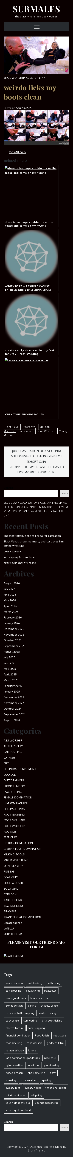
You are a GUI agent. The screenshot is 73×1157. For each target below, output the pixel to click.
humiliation (25, 431)
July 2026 (9, 589)
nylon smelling (15, 1065)
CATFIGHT (10, 757)
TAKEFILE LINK (13, 900)
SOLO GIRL (11, 888)
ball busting (35, 983)
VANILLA (9, 928)
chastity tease (49, 1005)
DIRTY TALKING (14, 780)
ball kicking (33, 990)
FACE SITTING (13, 791)
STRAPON (10, 894)
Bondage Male (15, 1005)
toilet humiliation (16, 1095)
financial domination (18, 1035)
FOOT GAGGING (14, 814)
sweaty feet (13, 1087)
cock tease (12, 1020)
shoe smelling (36, 1072)
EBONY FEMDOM (14, 786)
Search (8, 487)
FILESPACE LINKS (14, 809)
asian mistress (14, 983)
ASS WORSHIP (13, 740)
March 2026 (11, 611)
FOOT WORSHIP (14, 826)
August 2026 (12, 583)
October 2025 (13, 640)
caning (32, 1005)
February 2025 (13, 686)
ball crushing (14, 990)
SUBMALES (36, 8)
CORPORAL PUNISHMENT (20, 769)
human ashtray (15, 1050)
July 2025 (9, 657)
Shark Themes (36, 1150)
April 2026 (10, 606)
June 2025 (10, 663)
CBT (6, 763)
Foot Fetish (42, 1035)
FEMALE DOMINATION (18, 797)
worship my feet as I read (20, 557)
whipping (36, 1095)
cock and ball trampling (20, 1013)
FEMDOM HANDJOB (16, 803)
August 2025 (12, 651)
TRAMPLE (10, 911)
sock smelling (29, 1080)
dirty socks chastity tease (20, 563)
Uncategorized (13, 922)
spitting (46, 1080)
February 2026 (13, 617)
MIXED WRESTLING (16, 860)
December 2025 (14, 629)
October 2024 (13, 708)
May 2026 (10, 600)
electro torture (15, 1028)
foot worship (35, 1042)
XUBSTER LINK (35, 77)
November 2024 (14, 703)
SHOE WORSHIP (14, 77)
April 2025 (10, 674)
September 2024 (15, 714)
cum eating (30, 1020)
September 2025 (15, 646)
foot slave (12, 426)
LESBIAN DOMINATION (18, 843)
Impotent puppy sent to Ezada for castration (32, 535)
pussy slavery (12, 551)
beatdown (50, 990)
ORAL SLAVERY (13, 866)
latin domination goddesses (23, 1057)
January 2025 (12, 691)
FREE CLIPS (11, 837)
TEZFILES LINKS (14, 905)
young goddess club (18, 1102)
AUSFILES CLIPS (14, 746)
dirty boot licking (52, 1020)
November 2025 (14, 634)
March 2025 (11, 680)
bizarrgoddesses (16, 998)
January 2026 (12, 623)
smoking (11, 1080)
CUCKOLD (10, 774)
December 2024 (14, 697)
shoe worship (45, 431)
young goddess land (18, 1110)
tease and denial (56, 1087)
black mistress (39, 998)
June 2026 (10, 594)
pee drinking (51, 1065)
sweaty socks (33, 1087)
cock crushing (47, 1013)
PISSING (9, 871)
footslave (29, 426)
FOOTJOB (10, 831)
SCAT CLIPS (11, 877)
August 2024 (12, 720)
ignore (32, 1050)
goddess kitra (55, 1042)
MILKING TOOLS (14, 854)
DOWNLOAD (17, 152)
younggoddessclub (46, 1102)
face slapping (36, 1028)
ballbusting (54, 983)
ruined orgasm (15, 1072)
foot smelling (14, 1042)
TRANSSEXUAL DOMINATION (22, 917)
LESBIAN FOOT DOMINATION (22, 848)
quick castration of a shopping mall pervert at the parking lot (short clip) (36, 456)
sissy (53, 1072)
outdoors (34, 1065)
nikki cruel (50, 1057)
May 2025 (10, 668)
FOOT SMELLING (14, 820)
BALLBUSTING (13, 752)
